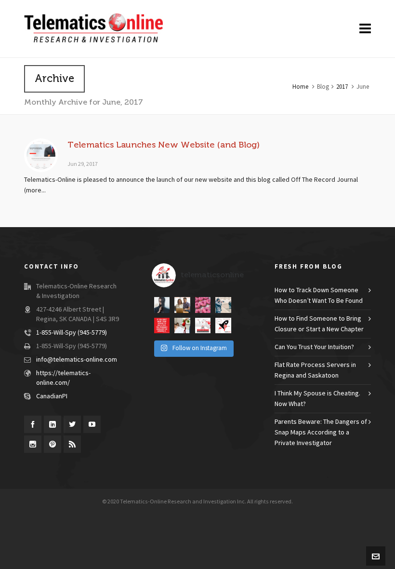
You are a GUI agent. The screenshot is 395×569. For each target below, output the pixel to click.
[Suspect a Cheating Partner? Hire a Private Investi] (182, 325)
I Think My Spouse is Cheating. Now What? (317, 399)
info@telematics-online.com (76, 360)
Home (300, 86)
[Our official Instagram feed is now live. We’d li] (223, 325)
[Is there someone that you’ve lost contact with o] (182, 304)
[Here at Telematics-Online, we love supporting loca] (203, 304)
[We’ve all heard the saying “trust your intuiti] (223, 304)
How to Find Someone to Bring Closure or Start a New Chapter (319, 324)
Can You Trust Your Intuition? (314, 347)
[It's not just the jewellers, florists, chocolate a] (162, 325)
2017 (342, 86)
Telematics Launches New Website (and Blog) (163, 144)
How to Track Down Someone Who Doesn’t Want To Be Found (319, 295)
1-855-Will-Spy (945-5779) (71, 333)
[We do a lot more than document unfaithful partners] (203, 325)
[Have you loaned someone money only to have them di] (162, 304)
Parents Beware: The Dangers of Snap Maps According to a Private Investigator (321, 432)
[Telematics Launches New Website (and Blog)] (41, 155)
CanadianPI (51, 396)
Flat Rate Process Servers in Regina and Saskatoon (315, 370)
